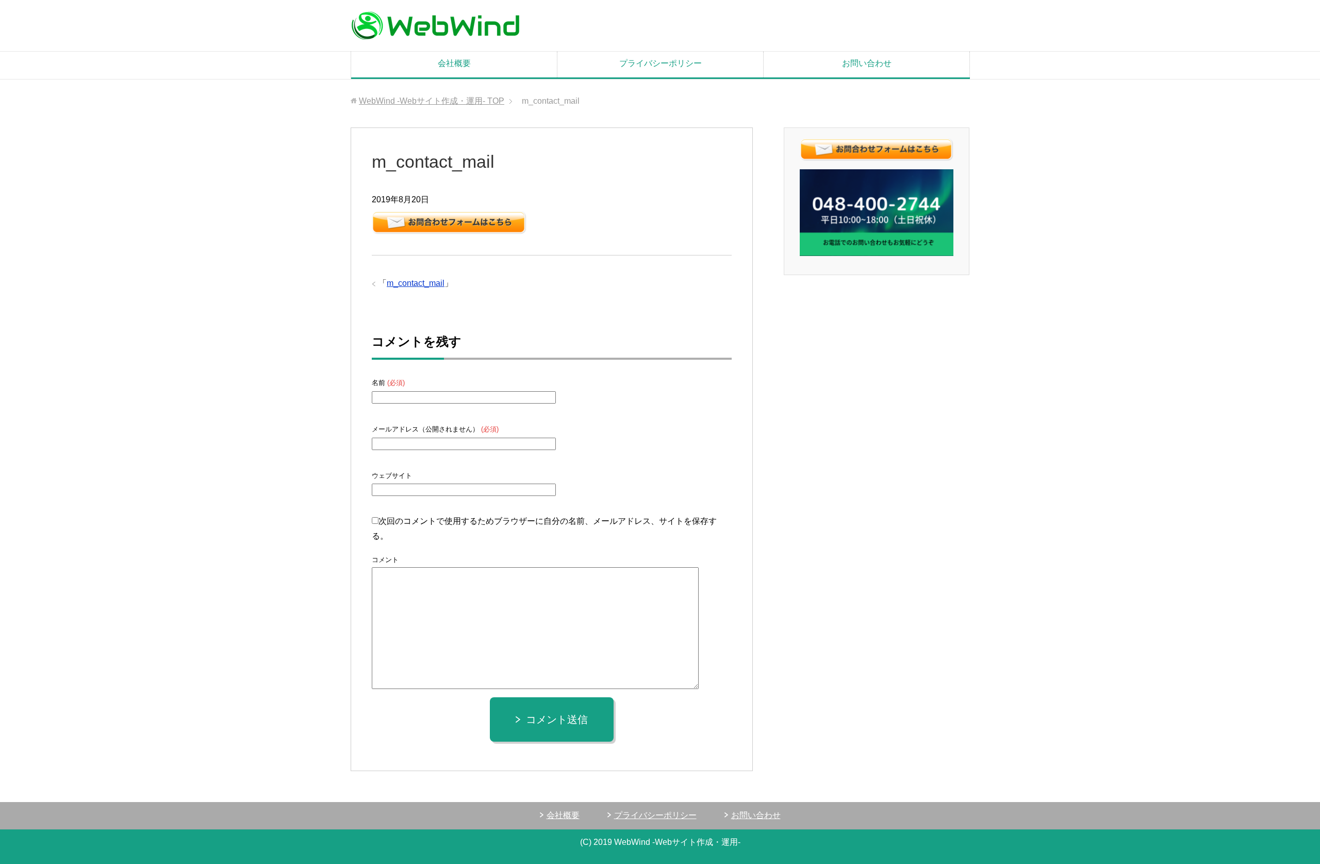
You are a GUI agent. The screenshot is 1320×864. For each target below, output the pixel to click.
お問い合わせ (867, 63)
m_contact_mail (415, 283)
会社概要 (454, 63)
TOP (431, 101)
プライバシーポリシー (660, 63)
